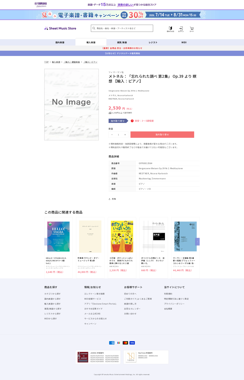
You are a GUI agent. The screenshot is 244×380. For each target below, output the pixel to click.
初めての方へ (130, 293)
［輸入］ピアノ (90, 61)
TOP (46, 61)
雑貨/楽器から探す (53, 308)
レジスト (153, 42)
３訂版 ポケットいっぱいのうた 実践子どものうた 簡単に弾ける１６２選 (122, 260)
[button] (122, 28)
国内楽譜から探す (52, 298)
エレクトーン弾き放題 (94, 293)
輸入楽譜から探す (52, 303)
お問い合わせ (130, 313)
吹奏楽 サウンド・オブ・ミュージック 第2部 (89, 259)
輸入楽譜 (91, 42)
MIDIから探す (50, 318)
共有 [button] (114, 198)
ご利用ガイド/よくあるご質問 (138, 298)
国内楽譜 (59, 42)
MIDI (184, 42)
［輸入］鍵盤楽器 (71, 61)
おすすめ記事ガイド (93, 308)
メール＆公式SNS (92, 313)
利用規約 (168, 293)
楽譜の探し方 (130, 303)
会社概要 (168, 308)
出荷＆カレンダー (132, 308)
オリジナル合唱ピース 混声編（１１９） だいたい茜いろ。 (152, 260)
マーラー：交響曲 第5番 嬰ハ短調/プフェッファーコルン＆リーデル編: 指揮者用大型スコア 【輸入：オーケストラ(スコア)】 (184, 261)
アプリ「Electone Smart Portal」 (101, 303)
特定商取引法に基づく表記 (176, 298)
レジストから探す (52, 313)
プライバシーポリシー (174, 303)
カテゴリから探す (52, 293)
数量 (111, 128)
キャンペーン (90, 323)
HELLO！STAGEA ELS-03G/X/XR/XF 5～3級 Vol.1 (56, 260)
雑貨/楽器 (122, 42)
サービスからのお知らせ (95, 318)
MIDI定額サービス (92, 298)
